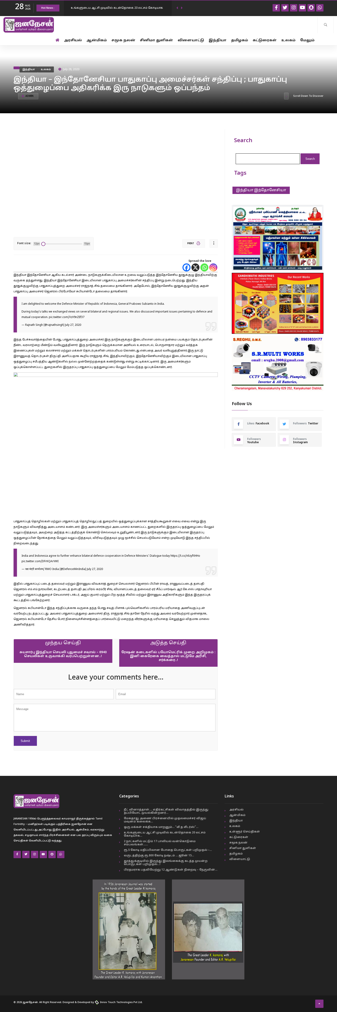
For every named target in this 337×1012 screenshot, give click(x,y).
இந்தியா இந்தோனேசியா (261, 190)
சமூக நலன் (123, 40)
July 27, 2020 (73, 325)
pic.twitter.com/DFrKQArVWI (40, 561)
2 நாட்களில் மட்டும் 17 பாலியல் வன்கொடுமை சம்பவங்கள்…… (160, 843)
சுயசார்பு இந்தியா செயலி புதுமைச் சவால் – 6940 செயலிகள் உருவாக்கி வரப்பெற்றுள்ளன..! (63, 654)
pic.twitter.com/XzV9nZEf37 (66, 317)
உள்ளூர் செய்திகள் (244, 831)
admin (29, 96)
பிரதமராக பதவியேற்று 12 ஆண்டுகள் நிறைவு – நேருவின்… (170, 869)
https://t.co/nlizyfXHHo (185, 556)
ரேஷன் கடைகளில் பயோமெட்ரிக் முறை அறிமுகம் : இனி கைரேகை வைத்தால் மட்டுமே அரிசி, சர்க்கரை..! (168, 656)
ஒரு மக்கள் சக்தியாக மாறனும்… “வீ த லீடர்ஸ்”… (161, 827)
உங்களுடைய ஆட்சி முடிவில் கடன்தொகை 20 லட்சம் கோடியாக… (165, 834)
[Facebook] (186, 267)
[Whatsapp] (204, 267)
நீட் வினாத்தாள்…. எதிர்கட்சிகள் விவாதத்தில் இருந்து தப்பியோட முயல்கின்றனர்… (166, 811)
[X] (195, 267)
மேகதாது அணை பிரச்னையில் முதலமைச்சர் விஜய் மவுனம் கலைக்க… (165, 820)
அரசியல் (73, 40)
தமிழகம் (239, 40)
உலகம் (288, 40)
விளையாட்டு (191, 40)
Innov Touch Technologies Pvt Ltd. (121, 1002)
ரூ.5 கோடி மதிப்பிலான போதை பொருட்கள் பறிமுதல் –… (168, 850)
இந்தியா (218, 40)
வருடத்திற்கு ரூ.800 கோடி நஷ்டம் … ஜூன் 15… (159, 855)
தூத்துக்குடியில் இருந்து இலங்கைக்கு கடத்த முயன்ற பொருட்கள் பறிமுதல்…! (165, 863)
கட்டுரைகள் (265, 40)
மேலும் (307, 40)
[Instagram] (213, 267)
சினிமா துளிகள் (156, 40)
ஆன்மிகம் (96, 40)
